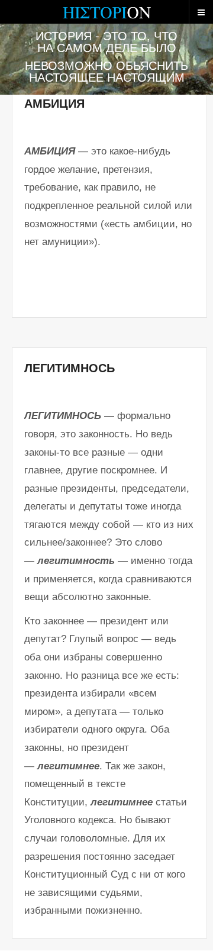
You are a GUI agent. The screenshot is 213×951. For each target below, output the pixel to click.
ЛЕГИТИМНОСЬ (69, 368)
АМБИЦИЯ (54, 103)
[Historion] (106, 17)
